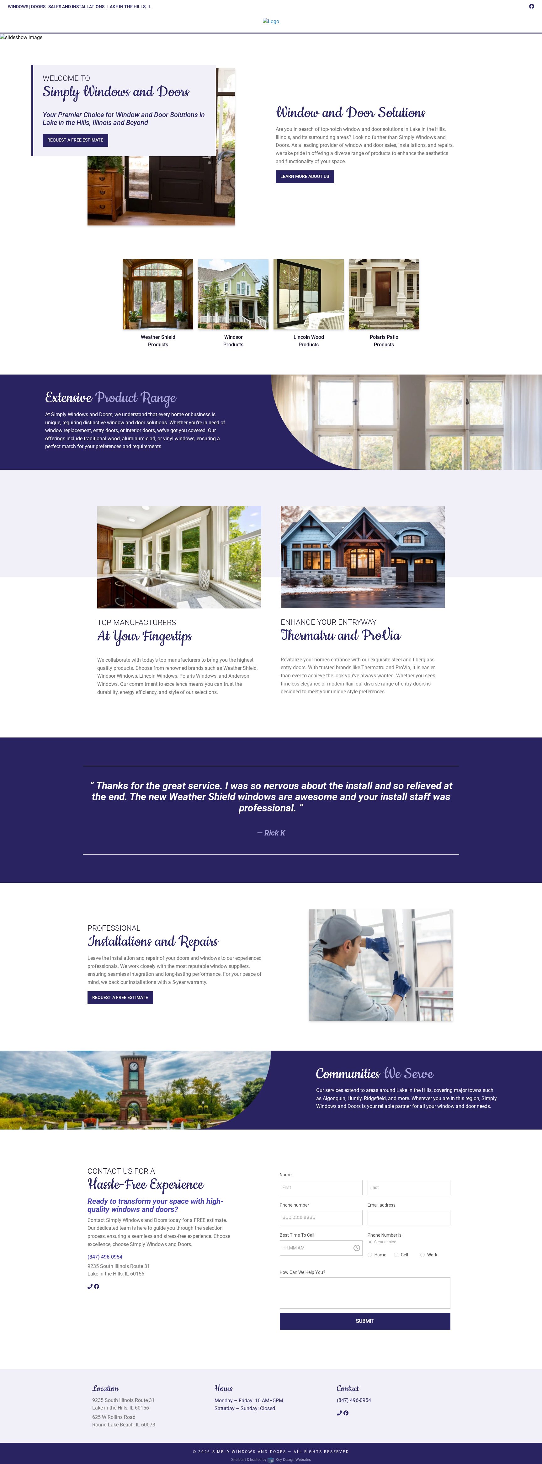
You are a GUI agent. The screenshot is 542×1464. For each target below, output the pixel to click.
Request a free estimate (75, 140)
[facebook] (531, 6)
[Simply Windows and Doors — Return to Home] (271, 21)
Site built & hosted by (271, 1459)
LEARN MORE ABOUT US (304, 176)
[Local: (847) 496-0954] (91, 1287)
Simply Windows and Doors (249, 1452)
